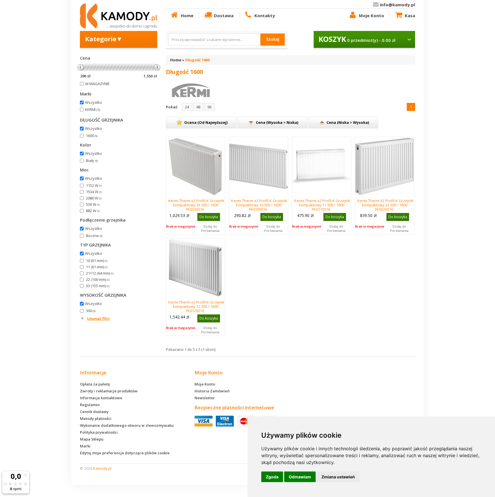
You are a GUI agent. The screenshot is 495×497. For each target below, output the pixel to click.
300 (90, 310)
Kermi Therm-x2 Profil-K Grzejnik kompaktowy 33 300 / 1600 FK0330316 (196, 205)
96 (209, 106)
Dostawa (223, 15)
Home (187, 15)
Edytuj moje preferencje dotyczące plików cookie (125, 452)
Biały (92, 160)
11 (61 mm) (96, 266)
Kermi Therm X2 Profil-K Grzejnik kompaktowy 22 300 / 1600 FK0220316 (385, 205)
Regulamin (90, 404)
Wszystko (93, 102)
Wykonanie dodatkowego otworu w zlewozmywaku (127, 425)
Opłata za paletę (95, 384)
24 (187, 106)
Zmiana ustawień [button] (338, 476)
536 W (93, 204)
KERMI (92, 109)
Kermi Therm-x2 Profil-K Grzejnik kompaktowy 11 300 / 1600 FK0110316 (322, 205)
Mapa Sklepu (91, 439)
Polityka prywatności (99, 432)
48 (198, 106)
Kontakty (264, 15)
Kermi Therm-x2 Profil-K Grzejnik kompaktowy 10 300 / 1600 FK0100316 (259, 205)
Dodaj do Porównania (210, 228)
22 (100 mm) (97, 279)
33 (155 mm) (97, 285)
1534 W (94, 191)
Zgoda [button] (272, 476)
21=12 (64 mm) (99, 273)
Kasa (410, 15)
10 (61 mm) (96, 260)
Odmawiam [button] (300, 476)
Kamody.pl (102, 468)
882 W (93, 210)
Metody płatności (95, 418)
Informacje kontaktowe (101, 397)
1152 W (94, 185)
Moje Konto (371, 15)
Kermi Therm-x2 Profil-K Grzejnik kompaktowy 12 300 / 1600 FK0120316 (196, 306)
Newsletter (205, 397)
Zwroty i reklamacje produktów (109, 391)
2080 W (94, 198)
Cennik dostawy (94, 411)
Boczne (94, 235)
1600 (91, 135)
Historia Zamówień (212, 391)
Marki (85, 446)
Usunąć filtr (98, 318)
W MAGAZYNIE (97, 83)
